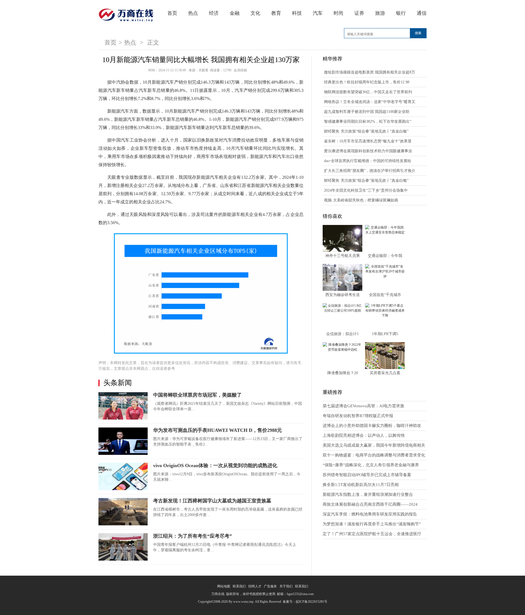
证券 (359, 13)
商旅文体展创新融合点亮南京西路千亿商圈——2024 (370, 504)
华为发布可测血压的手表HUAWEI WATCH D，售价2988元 (217, 430)
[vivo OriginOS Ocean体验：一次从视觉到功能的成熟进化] (123, 476)
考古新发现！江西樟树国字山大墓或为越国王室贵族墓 (212, 500)
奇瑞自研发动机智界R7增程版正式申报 (358, 416)
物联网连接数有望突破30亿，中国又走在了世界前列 (368, 92)
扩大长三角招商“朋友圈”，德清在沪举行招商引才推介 (369, 171)
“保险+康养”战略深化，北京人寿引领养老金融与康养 (371, 465)
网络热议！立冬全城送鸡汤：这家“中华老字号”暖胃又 (369, 102)
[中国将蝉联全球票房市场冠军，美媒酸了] (123, 406)
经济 (214, 13)
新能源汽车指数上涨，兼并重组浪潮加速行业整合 (368, 494)
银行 (401, 13)
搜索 (418, 33)
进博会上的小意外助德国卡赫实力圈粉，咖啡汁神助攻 (372, 425)
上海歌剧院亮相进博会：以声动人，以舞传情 (364, 435)
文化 (255, 13)
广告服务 (270, 586)
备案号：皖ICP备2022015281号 (305, 602)
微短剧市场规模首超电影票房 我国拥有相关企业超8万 (369, 72)
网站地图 (223, 586)
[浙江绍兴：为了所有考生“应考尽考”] (123, 547)
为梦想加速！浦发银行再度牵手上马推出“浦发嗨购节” (372, 524)
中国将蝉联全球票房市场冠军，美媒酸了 (197, 395)
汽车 (318, 13)
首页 (172, 13)
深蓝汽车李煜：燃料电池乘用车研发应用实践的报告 (370, 514)
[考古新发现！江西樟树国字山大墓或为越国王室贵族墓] (123, 511)
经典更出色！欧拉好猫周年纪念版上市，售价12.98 (366, 82)
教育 (276, 13)
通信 (422, 13)
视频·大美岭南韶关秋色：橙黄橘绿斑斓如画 (361, 200)
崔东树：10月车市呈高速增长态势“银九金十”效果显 (368, 141)
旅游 (380, 13)
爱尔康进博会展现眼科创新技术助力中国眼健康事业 (368, 151)
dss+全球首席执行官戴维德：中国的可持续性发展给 (367, 161)
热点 (193, 13)
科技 (297, 13)
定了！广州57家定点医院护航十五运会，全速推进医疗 (372, 534)
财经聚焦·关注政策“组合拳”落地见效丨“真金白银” (366, 131)
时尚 (338, 13)
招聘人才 (254, 586)
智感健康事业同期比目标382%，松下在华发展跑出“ (367, 121)
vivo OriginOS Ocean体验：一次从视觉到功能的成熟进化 (215, 465)
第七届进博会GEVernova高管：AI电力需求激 (363, 406)
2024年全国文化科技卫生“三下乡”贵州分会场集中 (366, 190)
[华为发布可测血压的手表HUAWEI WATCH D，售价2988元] (123, 441)
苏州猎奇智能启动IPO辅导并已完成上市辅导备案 (367, 475)
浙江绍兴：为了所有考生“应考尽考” (192, 536)
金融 (235, 13)
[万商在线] (125, 14)
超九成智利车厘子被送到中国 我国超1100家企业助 (366, 112)
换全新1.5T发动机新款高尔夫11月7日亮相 (361, 484)
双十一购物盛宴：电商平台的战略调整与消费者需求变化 (374, 455)
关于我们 (286, 586)
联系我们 (239, 586)
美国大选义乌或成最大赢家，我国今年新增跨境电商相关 (374, 445)
